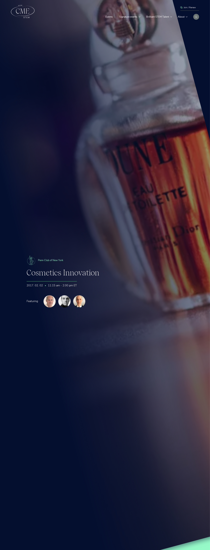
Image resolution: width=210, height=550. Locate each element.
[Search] (196, 17)
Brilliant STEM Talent (157, 17)
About (181, 17)
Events (109, 17)
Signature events (128, 17)
